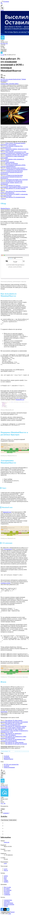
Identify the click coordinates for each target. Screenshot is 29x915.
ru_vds (2, 54)
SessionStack (4, 711)
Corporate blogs (8, 900)
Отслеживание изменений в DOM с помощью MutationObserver (13, 165)
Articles (6, 876)
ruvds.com (6, 842)
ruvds (5, 863)
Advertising (7, 901)
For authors (7, 888)
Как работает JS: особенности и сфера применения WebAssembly (13, 737)
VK (6, 788)
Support (12, 912)
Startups (6, 906)
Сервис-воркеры (9, 162)
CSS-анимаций (8, 549)
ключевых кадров (5, 583)
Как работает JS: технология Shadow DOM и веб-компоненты (13, 192)
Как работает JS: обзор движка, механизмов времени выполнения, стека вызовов (14, 721)
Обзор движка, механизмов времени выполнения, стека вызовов (13, 143)
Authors (6, 880)
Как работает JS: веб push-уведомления (16, 743)
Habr (9, 913)
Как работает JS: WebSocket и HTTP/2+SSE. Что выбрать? (11, 734)
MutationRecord (20, 399)
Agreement (7, 893)
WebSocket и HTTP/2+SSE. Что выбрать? (16, 154)
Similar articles (12, 820)
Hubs (5, 878)
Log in (5, 869)
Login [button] (2, 10)
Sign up (6, 870)
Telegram (3, 788)
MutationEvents (7, 512)
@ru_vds (3, 803)
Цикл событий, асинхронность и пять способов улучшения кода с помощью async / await (14, 152)
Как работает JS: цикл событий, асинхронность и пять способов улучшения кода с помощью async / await (14, 730)
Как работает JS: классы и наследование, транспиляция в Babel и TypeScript (14, 186)
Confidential (7, 894)
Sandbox (6, 881)
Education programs (9, 904)
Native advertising (8, 903)
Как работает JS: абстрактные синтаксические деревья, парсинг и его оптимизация (11, 182)
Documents (7, 891)
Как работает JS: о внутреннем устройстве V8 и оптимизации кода (11, 724)
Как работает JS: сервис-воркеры (14, 742)
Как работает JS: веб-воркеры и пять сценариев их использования (13, 740)
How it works (7, 887)
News (5, 877)
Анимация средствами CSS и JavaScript (17, 179)
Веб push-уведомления (11, 163)
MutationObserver (5, 208)
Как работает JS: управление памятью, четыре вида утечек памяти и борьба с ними (14, 727)
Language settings (5, 912)
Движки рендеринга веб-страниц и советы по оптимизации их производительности (14, 168)
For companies (7, 890)
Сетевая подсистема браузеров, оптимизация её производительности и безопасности (12, 172)
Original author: (10, 83)
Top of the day (4, 820)
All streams (6, 1)
